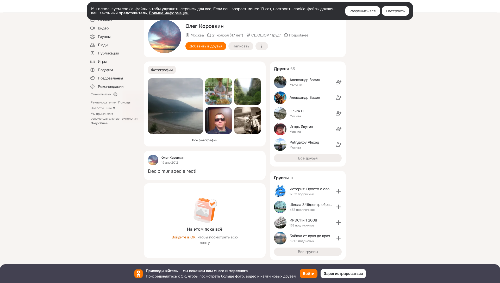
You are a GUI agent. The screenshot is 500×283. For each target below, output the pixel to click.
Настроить (395, 11)
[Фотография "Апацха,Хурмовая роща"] (218, 91)
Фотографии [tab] (162, 69)
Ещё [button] (109, 108)
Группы (281, 178)
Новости (97, 108)
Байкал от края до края (310, 235)
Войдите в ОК (184, 237)
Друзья (281, 68)
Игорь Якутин (301, 126)
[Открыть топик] (204, 171)
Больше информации (169, 13)
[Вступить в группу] (338, 191)
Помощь (124, 102)
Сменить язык (101, 94)
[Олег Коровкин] (153, 160)
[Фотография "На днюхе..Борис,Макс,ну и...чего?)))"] (247, 120)
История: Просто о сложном (314, 189)
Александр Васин (305, 79)
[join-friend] (338, 82)
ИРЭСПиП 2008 (303, 220)
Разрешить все (362, 11)
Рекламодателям (103, 102)
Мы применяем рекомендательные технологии (114, 118)
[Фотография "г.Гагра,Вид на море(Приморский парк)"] (175, 106)
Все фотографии (204, 140)
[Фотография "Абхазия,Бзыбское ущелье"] (247, 91)
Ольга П (297, 111)
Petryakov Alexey (304, 142)
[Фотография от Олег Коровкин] (164, 36)
